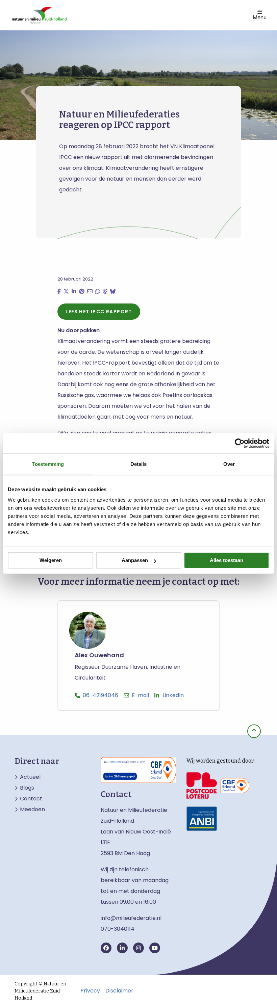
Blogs (27, 788)
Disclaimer (119, 990)
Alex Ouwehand (99, 655)
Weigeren (51, 560)
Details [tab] (138, 464)
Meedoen (32, 809)
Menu (260, 17)
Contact (31, 798)
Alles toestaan (226, 560)
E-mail (140, 695)
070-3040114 (117, 929)
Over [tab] (229, 464)
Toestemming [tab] (48, 464)
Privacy (90, 990)
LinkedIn (173, 695)
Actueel (30, 777)
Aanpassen (135, 560)
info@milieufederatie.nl (131, 918)
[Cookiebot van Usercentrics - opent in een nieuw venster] (239, 443)
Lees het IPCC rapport (99, 311)
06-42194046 (100, 695)
